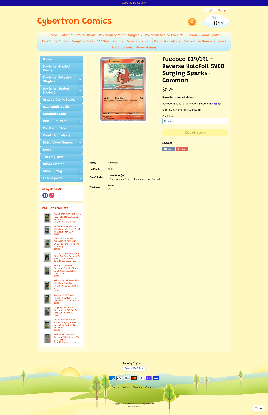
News (222, 41)
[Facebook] (45, 195)
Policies (126, 387)
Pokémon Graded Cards (78, 35)
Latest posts (63, 179)
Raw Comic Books (55, 41)
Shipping (137, 387)
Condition (167, 116)
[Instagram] (51, 195)
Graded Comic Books (204, 35)
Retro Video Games (200, 42)
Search (115, 387)
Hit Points (94, 169)
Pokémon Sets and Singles (121, 36)
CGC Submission (110, 42)
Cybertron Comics (74, 21)
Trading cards (122, 47)
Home (53, 35)
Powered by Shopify (134, 406)
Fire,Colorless (96, 177)
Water (111, 185)
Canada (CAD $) (133, 368)
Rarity (92, 162)
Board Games (146, 47)
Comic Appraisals (167, 41)
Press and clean (138, 41)
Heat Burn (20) (117, 175)
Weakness (94, 187)
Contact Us (150, 387)
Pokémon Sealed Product (166, 36)
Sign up (222, 10)
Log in (210, 10)
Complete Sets (82, 41)
